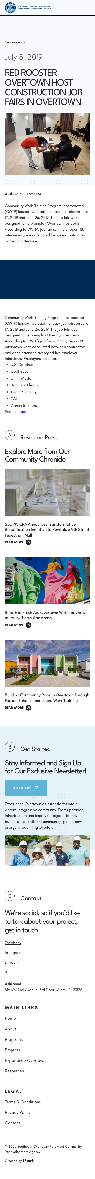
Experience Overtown (25, 1060)
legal (14, 1091)
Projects (12, 1050)
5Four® (28, 1161)
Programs (14, 1039)
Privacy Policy (17, 1112)
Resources (14, 1071)
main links (21, 1007)
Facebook (13, 942)
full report (20, 411)
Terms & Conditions (23, 1102)
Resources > (15, 42)
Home (10, 1018)
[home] (28, 7)
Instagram (13, 952)
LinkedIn (12, 962)
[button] (85, 8)
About (10, 1029)
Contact (12, 1123)
